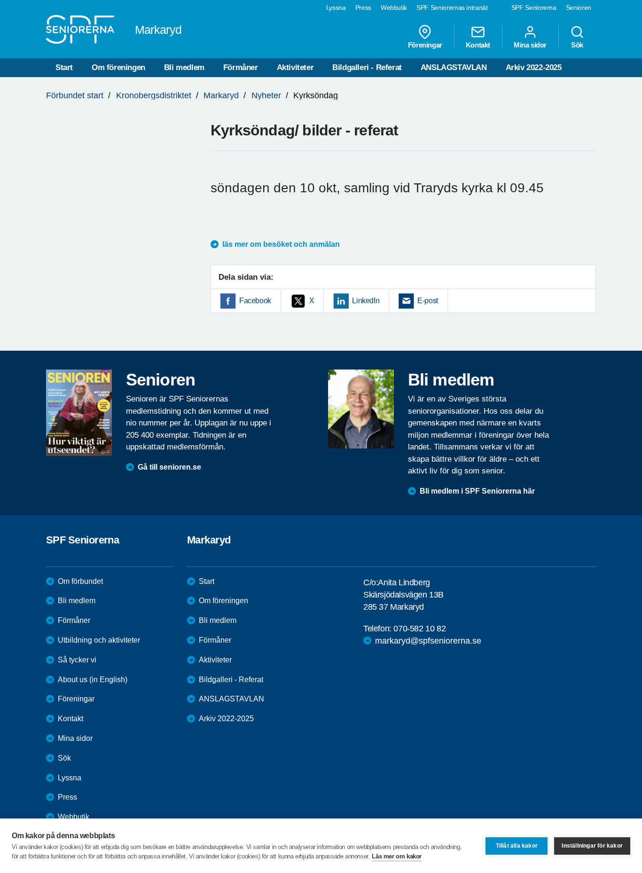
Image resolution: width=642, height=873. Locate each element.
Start (64, 67)
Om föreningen (118, 67)
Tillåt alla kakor (517, 845)
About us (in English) (92, 680)
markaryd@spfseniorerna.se (428, 640)
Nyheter (266, 95)
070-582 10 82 (419, 628)
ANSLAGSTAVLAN (454, 67)
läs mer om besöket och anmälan (281, 244)
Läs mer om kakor (397, 856)
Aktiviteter (295, 67)
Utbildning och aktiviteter (99, 640)
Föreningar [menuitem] (425, 44)
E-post (427, 301)
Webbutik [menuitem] (394, 7)
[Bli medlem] (361, 409)
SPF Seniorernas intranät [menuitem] (452, 7)
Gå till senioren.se (169, 467)
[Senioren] (79, 413)
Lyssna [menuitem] (336, 7)
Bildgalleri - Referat (367, 67)
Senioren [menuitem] (578, 7)
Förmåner (240, 67)
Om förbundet (80, 581)
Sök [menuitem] (577, 44)
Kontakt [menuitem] (478, 44)
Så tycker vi (77, 660)
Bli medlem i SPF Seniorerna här (477, 491)
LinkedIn (365, 301)
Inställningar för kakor (592, 845)
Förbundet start (74, 95)
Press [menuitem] (363, 7)
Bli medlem (184, 67)
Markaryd (221, 95)
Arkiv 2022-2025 (534, 67)
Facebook (255, 301)
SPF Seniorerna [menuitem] (533, 7)
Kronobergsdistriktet (153, 95)
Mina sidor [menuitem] (530, 44)
